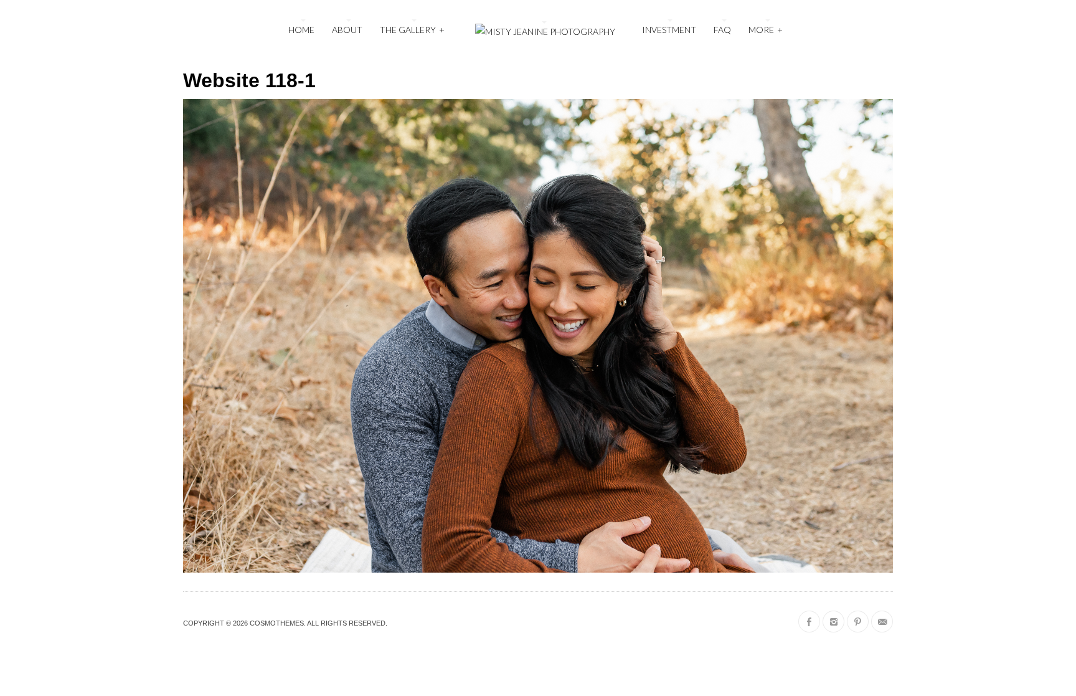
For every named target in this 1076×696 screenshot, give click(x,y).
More (765, 29)
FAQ (722, 29)
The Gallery (412, 29)
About (347, 29)
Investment (669, 29)
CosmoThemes (277, 623)
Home (301, 29)
